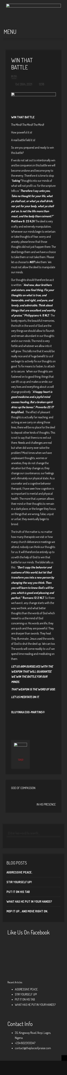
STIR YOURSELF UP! (19, 882)
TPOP (20, 760)
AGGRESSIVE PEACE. (19, 872)
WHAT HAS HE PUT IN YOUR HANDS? (29, 901)
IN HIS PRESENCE (46, 804)
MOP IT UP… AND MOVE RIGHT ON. (27, 911)
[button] (33, 39)
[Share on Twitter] (27, 724)
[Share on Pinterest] (39, 724)
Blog (14, 76)
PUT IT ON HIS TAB (18, 892)
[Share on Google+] (33, 724)
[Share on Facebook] (21, 724)
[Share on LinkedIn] (45, 724)
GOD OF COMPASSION (23, 788)
